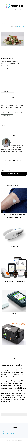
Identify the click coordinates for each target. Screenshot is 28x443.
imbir (11, 374)
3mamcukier (17, 6)
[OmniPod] (14, 311)
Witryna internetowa (7, 97)
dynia (5, 374)
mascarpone (6, 381)
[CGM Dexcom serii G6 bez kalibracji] (14, 279)
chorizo (19, 368)
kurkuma (4, 378)
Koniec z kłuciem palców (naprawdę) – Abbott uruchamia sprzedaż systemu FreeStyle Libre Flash (14, 216)
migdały (16, 381)
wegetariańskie (20, 399)
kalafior (4, 376)
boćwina (4, 368)
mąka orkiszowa (11, 388)
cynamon (21, 370)
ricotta (5, 397)
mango (17, 378)
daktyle (14, 372)
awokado (4, 362)
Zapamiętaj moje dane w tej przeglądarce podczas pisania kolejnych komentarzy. (13, 106)
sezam (16, 397)
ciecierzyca (5, 370)
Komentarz (5, 68)
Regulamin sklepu (6, 431)
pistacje (14, 395)
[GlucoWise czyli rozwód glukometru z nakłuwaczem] (14, 243)
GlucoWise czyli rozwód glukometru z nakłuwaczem (14, 245)
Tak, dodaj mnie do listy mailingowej (12, 112)
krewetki (21, 376)
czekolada (6, 372)
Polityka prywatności (7, 433)
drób (20, 372)
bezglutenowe (11, 364)
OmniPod (14, 313)
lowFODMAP (11, 378)
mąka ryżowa (14, 390)
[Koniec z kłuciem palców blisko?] (14, 344)
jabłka (16, 374)
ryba (11, 397)
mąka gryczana (14, 383)
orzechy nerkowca (20, 393)
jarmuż (21, 374)
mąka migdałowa (15, 385)
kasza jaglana (13, 376)
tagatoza (6, 399)
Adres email (5, 91)
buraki (10, 368)
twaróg (13, 399)
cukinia (13, 370)
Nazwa (3, 85)
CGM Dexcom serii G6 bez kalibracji (14, 281)
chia (15, 368)
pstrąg (19, 395)
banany (10, 362)
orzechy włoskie (6, 395)
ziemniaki (5, 401)
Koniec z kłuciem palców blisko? (14, 346)
